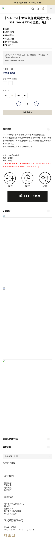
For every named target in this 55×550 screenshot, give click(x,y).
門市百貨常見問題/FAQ (14, 504)
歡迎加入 (7, 490)
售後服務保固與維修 (12, 511)
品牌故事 (7, 485)
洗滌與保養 (24, 163)
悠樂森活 (7, 483)
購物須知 (7, 506)
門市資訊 (7, 487)
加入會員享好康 (10, 513)
